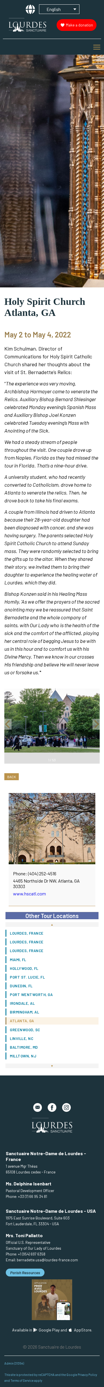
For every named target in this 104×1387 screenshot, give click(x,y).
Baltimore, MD (24, 1047)
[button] (8, 726)
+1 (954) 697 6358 (31, 1254)
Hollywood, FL (24, 968)
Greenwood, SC (25, 1029)
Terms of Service (22, 1380)
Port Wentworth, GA (31, 994)
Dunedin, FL (21, 986)
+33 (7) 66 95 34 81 (32, 1196)
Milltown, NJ (23, 1056)
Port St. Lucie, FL (27, 977)
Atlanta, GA (22, 1020)
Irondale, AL (22, 1003)
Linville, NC (21, 1038)
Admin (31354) (14, 1363)
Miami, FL (18, 959)
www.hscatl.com (29, 893)
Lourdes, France (27, 933)
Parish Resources (25, 1272)
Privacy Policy (87, 1375)
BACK (11, 777)
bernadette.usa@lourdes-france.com (47, 1260)
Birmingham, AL (24, 1012)
